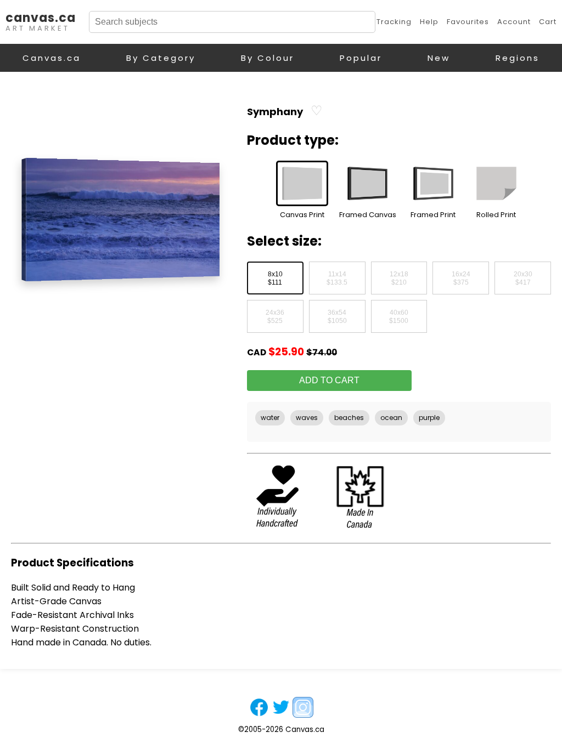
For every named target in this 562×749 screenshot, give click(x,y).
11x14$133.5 (337, 278)
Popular (361, 58)
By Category (160, 58)
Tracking (394, 21)
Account (514, 21)
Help (429, 21)
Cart (548, 21)
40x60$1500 (398, 317)
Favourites (468, 21)
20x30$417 (523, 278)
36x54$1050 (337, 317)
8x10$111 (275, 278)
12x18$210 (399, 278)
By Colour (267, 58)
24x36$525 (275, 317)
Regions (517, 58)
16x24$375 (461, 278)
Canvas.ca (52, 58)
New (439, 58)
